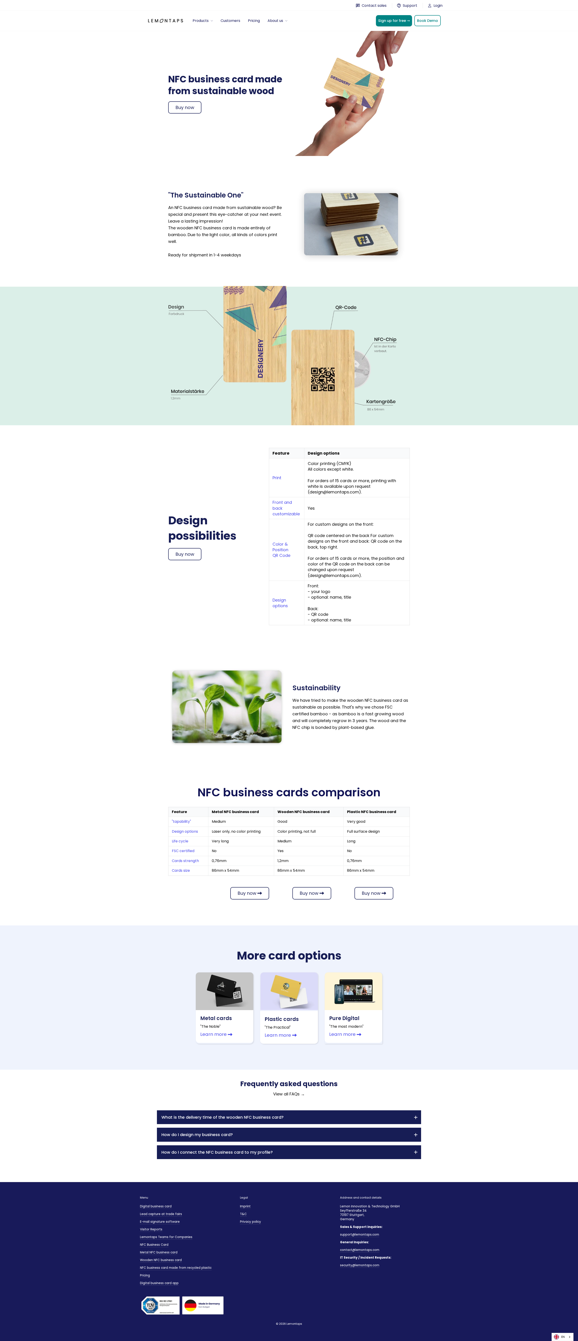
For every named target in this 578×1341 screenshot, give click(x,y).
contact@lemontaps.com (359, 1250)
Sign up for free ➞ (394, 20)
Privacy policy (250, 1222)
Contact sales (374, 5)
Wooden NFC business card (161, 1260)
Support (410, 5)
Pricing (254, 20)
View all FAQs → (289, 1094)
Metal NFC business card (158, 1252)
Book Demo (427, 20)
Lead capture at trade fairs (161, 1214)
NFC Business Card (154, 1245)
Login (438, 5)
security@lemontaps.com (359, 1265)
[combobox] (562, 1337)
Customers (230, 20)
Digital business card (156, 1206)
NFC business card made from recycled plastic (176, 1268)
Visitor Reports (151, 1229)
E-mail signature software (160, 1222)
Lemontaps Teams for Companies (166, 1237)
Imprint (245, 1206)
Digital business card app (159, 1283)
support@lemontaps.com (359, 1234)
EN (563, 1337)
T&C (243, 1214)
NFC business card (193, 207)
